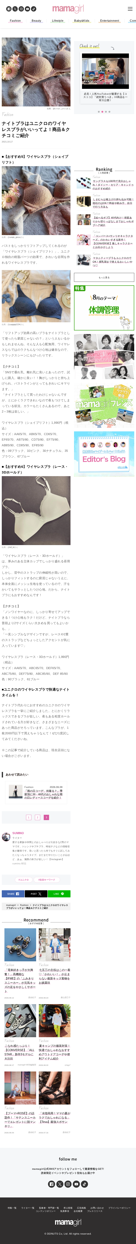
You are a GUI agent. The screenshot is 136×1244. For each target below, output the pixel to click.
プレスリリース (95, 1211)
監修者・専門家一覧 (49, 1208)
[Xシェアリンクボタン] (59, 1184)
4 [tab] (109, 112)
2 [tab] (102, 112)
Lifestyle (57, 20)
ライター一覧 (28, 1208)
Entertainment (109, 20)
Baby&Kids (81, 20)
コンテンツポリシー (46, 1211)
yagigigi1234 (15, 324)
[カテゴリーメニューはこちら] (130, 9)
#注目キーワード (48, 880)
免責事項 (64, 1211)
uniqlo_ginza (60, 108)
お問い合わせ (97, 1208)
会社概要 (78, 1211)
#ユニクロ (24, 880)
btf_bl (12, 547)
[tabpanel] (105, 78)
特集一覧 (12, 1208)
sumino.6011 (19, 863)
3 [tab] (106, 112)
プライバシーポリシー (119, 1208)
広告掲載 (81, 1208)
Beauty (36, 20)
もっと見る (104, 277)
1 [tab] (99, 112)
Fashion (15, 20)
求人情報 (68, 1208)
